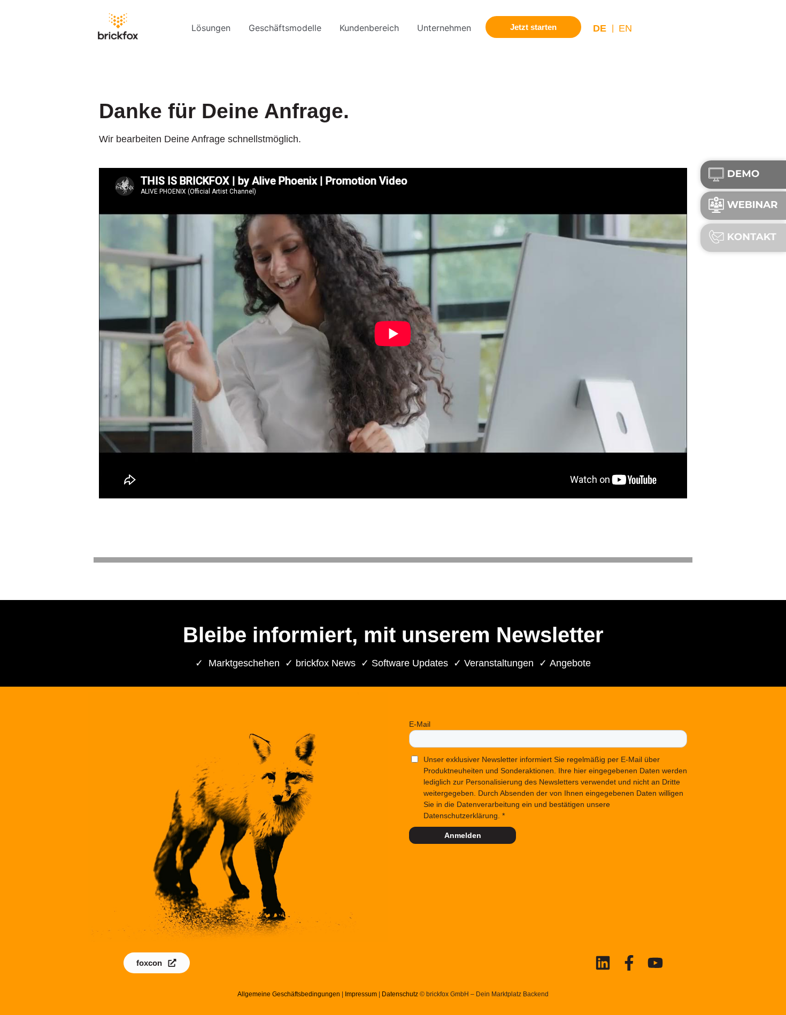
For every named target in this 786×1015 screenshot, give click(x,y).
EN (625, 28)
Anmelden (462, 835)
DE (599, 28)
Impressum (361, 994)
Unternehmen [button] (444, 27)
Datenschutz (400, 994)
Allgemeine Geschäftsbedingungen (288, 994)
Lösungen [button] (210, 27)
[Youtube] (655, 963)
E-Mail (419, 724)
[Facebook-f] (629, 963)
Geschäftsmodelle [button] (285, 27)
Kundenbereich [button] (369, 27)
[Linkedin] (603, 963)
